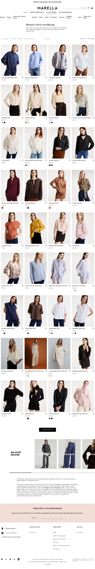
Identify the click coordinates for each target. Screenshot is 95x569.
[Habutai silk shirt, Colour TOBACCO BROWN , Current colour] (49, 208)
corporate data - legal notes (57, 561)
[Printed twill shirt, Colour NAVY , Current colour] (49, 165)
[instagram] (2, 559)
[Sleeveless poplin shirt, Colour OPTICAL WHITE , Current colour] (73, 333)
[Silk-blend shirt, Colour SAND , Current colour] (2, 122)
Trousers (62, 17)
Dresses (2, 17)
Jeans (47, 17)
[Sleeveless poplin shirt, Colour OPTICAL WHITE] (2, 333)
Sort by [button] (82, 38)
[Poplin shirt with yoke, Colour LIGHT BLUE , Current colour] (75, 290)
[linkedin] (18, 559)
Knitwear (54, 17)
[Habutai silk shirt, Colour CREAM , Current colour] (28, 122)
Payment (55, 542)
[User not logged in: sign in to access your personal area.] (85, 8)
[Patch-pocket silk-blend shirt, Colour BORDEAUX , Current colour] (2, 208)
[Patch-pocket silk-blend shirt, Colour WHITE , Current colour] (28, 165)
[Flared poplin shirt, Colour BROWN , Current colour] (28, 333)
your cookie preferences (36, 561)
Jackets (34, 17)
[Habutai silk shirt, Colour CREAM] (52, 208)
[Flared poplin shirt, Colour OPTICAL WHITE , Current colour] (49, 333)
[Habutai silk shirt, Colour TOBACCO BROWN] (26, 122)
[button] (90, 39)
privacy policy (50, 559)
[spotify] (10, 559)
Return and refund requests (61, 545)
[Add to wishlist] (22, 78)
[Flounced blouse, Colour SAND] (26, 208)
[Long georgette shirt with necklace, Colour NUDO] (52, 376)
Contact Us (32, 532)
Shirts (9, 17)
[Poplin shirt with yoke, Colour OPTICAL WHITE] (73, 290)
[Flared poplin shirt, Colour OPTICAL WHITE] (26, 333)
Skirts (41, 17)
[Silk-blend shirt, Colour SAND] (26, 418)
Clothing (13, 38)
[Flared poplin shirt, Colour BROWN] (52, 333)
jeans (59, 484)
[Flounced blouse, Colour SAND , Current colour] (49, 122)
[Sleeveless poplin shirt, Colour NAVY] (75, 333)
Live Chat (79, 532)
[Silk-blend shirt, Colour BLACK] (4, 122)
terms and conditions (38, 559)
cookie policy (59, 559)
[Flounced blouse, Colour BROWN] (52, 122)
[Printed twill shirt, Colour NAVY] (52, 165)
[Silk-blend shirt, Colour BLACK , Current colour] (28, 418)
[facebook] (6, 559)
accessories (56, 487)
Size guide (56, 549)
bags (47, 487)
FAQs (54, 532)
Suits (80, 17)
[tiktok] (14, 559)
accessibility (47, 564)
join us (46, 561)
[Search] (82, 8)
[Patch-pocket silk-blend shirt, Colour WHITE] (4, 208)
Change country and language (11, 536)
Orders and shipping (59, 535)
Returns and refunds (59, 539)
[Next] (89, 454)
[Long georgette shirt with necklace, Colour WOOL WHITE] (26, 376)
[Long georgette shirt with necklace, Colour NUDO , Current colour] (28, 376)
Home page (5, 38)
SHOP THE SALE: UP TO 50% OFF (47, 1)
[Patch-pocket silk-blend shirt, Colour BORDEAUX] (26, 165)
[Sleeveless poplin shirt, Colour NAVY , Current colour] (4, 333)
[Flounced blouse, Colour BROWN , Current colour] (28, 208)
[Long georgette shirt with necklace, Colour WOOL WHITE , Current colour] (49, 376)
